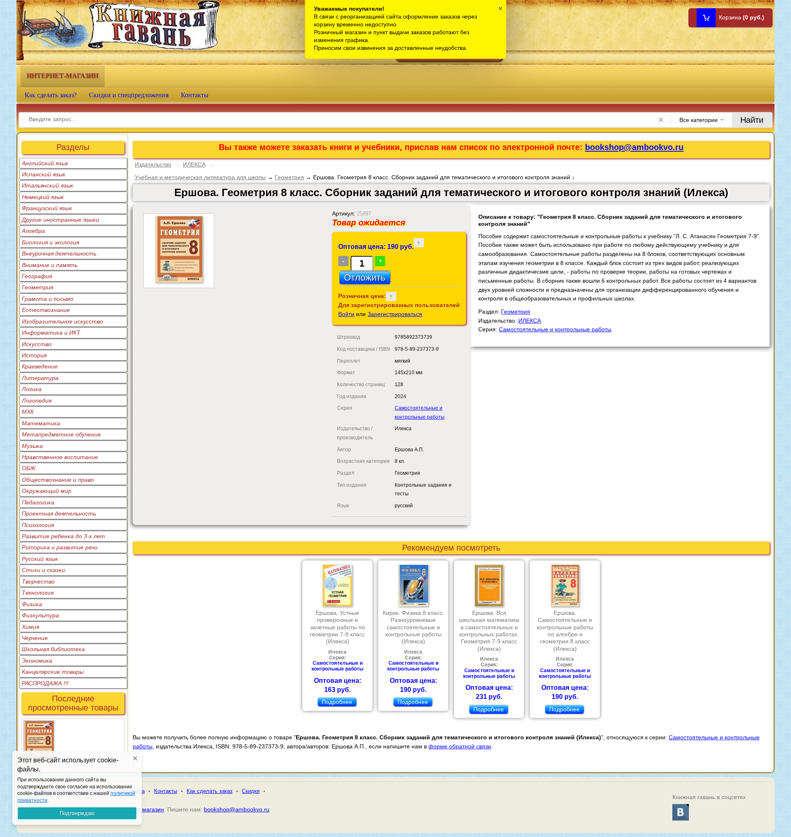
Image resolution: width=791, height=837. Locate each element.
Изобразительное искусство (62, 321)
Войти (346, 314)
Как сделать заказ (209, 791)
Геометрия (37, 287)
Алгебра (33, 230)
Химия (30, 627)
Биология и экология (50, 242)
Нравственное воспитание (60, 457)
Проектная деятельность (59, 513)
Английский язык (45, 163)
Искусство (36, 344)
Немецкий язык (43, 197)
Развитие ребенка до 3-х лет (63, 536)
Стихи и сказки (43, 570)
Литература (40, 378)
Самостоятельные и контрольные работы (555, 329)
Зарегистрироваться (394, 314)
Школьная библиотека (53, 649)
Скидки (251, 791)
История (34, 355)
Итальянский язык (47, 185)
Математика (41, 423)
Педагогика (38, 502)
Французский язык (47, 208)
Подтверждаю (77, 813)
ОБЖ (28, 468)
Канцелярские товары (53, 671)
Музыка (32, 446)
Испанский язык (44, 174)
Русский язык (40, 559)
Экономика (37, 660)
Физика (32, 604)
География (37, 276)
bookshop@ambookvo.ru (634, 147)
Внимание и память (49, 265)
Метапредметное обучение (61, 434)
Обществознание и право (58, 479)
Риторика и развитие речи (60, 547)
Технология (38, 592)
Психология (38, 525)
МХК (28, 411)
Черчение (35, 638)
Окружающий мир (46, 491)
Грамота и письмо (47, 298)
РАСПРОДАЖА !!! (45, 683)
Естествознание (46, 310)
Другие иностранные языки (60, 219)
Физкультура (40, 615)
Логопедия (36, 400)
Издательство (153, 164)
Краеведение (40, 366)
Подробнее (337, 702)
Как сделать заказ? (51, 94)
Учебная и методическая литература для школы (200, 177)
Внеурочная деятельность (59, 253)
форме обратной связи (459, 746)
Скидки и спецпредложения (128, 94)
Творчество (38, 581)
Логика (32, 389)
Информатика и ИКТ (51, 332)
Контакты (194, 94)
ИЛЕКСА (194, 164)
